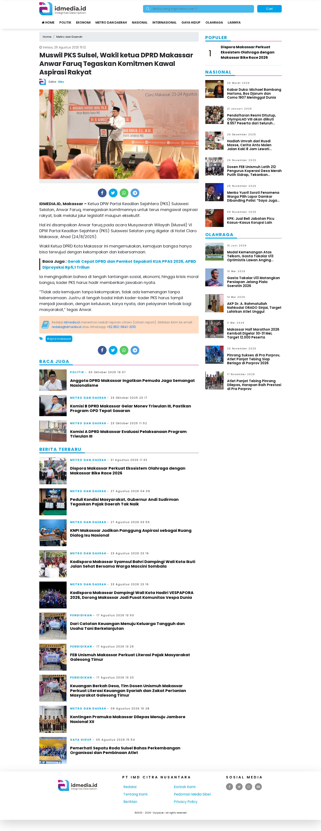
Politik (65, 22)
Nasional (140, 22)
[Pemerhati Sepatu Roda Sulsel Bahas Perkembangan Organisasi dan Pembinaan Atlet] (53, 750)
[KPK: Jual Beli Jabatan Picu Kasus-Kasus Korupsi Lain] (214, 217)
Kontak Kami (184, 786)
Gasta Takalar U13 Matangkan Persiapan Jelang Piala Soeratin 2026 (253, 282)
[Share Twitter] (113, 193)
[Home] (62, 8)
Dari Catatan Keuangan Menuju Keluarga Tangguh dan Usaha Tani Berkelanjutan (127, 626)
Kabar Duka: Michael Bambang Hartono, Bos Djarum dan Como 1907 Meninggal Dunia (254, 93)
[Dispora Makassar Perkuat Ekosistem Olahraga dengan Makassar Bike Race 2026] (53, 470)
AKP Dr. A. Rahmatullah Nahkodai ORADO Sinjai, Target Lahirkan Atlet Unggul (254, 307)
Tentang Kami (135, 794)
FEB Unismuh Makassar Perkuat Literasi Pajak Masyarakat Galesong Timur (130, 657)
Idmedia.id (72, 322)
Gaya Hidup (190, 22)
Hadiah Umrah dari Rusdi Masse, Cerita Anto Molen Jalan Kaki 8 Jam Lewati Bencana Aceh (249, 147)
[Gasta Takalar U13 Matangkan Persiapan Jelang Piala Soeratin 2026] (214, 277)
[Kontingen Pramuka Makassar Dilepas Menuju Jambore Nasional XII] (53, 718)
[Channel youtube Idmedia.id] (258, 786)
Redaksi (129, 786)
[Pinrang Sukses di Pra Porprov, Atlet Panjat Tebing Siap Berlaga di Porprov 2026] (214, 354)
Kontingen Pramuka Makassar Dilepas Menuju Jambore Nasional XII (127, 719)
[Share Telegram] (135, 193)
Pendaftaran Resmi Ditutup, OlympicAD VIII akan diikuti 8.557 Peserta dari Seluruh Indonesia (251, 121)
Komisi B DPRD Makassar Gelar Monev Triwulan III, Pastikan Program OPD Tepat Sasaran (130, 408)
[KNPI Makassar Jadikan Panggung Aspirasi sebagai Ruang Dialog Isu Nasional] (53, 532)
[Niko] (44, 81)
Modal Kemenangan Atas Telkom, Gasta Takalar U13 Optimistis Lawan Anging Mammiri (250, 258)
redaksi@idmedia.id (66, 327)
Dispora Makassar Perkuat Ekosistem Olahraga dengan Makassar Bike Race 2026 (127, 470)
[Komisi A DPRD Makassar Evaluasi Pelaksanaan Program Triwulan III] (53, 430)
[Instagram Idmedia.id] (248, 786)
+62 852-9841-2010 (121, 327)
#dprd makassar (59, 339)
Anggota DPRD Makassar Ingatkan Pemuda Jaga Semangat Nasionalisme (132, 383)
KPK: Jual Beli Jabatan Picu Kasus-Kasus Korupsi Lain (250, 220)
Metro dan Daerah (111, 22)
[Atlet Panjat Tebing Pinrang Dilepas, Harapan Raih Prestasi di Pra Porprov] (214, 380)
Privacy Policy (185, 801)
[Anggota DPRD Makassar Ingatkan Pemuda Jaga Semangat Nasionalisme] (53, 379)
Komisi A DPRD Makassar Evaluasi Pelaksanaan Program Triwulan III (128, 434)
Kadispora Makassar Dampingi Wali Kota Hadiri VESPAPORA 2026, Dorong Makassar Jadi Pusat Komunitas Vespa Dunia (131, 595)
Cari (269, 8)
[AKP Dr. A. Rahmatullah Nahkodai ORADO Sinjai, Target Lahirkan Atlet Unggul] (214, 303)
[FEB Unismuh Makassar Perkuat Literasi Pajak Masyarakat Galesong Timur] (53, 656)
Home (49, 22)
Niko (61, 82)
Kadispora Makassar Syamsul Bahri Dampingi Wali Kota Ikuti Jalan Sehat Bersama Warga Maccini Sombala (132, 564)
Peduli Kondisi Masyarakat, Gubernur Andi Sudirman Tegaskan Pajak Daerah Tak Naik (124, 502)
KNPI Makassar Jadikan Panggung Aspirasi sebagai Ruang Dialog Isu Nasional (131, 533)
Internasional (164, 22)
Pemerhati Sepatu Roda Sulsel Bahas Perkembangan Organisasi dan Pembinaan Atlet (125, 750)
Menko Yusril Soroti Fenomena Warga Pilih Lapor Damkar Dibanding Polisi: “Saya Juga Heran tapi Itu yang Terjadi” (253, 198)
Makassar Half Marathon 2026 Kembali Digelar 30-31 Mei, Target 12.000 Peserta (253, 333)
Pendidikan (81, 615)
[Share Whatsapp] (124, 193)
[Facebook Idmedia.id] (230, 786)
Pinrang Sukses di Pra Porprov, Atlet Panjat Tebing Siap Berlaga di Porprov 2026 (253, 359)
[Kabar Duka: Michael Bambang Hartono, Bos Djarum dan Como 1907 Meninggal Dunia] (214, 88)
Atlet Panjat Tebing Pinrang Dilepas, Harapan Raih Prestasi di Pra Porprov (254, 385)
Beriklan (130, 801)
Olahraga (214, 22)
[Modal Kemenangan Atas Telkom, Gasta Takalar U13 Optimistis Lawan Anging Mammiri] (214, 251)
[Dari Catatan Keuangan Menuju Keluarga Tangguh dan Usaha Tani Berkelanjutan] (53, 625)
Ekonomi (83, 22)
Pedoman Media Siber (192, 794)
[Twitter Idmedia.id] (239, 786)
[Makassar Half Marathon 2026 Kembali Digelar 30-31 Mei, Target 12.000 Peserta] (214, 328)
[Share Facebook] (102, 193)
